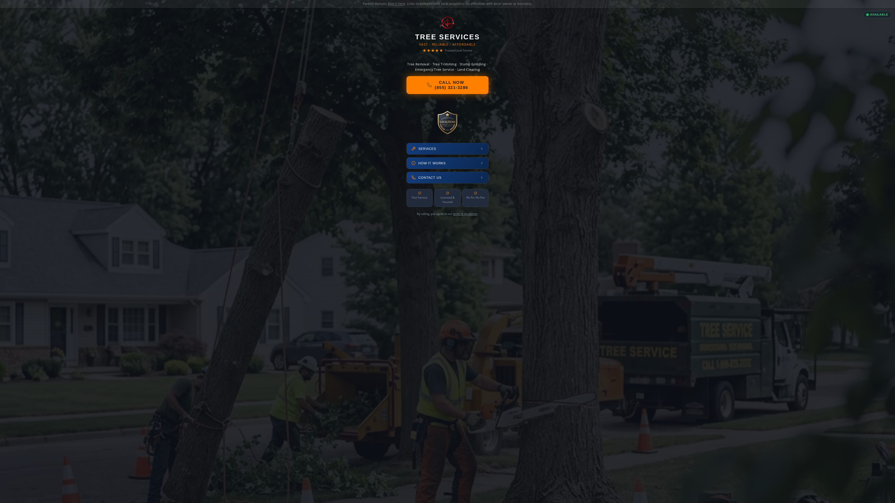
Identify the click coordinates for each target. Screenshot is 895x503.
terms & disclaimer (465, 214)
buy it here (396, 3)
